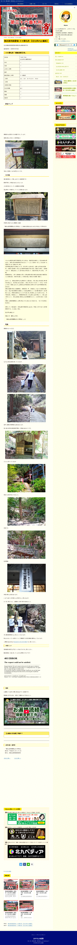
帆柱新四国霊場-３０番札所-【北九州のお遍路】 (26, 893)
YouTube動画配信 (69, 3)
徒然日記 (57, 3)
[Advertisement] (26, 774)
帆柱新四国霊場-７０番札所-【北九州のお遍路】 (20, 925)
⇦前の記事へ (7, 758)
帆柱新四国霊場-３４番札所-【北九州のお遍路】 (41, 893)
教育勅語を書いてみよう (69, 95)
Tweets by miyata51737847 (72, 49)
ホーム (8, 3)
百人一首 (44, 3)
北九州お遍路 (8, 871)
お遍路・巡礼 (32, 3)
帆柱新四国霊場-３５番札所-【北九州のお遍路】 (26, 914)
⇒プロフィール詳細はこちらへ (62, 41)
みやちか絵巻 (38, 938)
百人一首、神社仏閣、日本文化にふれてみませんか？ (38, 941)
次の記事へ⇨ (17, 758)
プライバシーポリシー (40, 934)
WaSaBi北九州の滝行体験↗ (21, 642)
